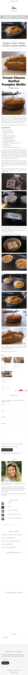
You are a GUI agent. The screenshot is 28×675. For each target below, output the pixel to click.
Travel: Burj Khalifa (8, 544)
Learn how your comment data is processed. (13, 453)
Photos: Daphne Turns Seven (16, 534)
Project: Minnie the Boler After (15, 518)
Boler (9, 506)
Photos (9, 502)
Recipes (14, 40)
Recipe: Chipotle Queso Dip (14, 514)
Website (3, 417)
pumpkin (8, 387)
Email (3, 410)
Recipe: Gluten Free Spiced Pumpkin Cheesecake (5, 365)
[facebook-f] (13, 1)
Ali (3, 390)
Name (3, 404)
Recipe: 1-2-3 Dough (12, 510)
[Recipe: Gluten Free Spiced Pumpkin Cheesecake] (6, 360)
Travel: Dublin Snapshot (9, 538)
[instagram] (11, 1)
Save (21, 390)
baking (3, 387)
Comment (3, 423)
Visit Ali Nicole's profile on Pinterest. (9, 524)
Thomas (3, 547)
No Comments (17, 48)
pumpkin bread (9, 118)
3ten (14, 8)
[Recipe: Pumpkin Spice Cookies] (6, 374)
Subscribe (5, 663)
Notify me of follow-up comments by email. (12, 444)
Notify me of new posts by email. (10, 446)
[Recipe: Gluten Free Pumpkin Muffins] (18, 360)
